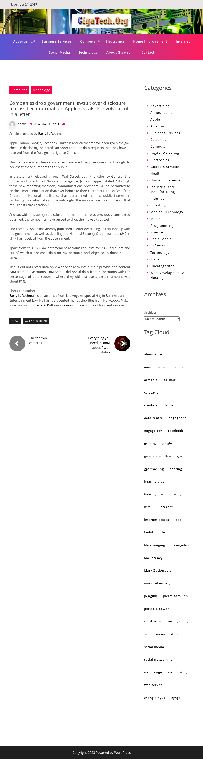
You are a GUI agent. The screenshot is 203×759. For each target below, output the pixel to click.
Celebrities (159, 139)
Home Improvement (150, 41)
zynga (176, 698)
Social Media (59, 52)
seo (147, 634)
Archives (150, 312)
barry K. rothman (36, 320)
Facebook (175, 431)
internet (166, 507)
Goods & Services (165, 167)
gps (179, 456)
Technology (88, 52)
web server (153, 685)
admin (22, 124)
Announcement (163, 112)
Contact (147, 52)
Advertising (23, 41)
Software (157, 246)
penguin (150, 596)
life (162, 532)
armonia (151, 380)
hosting (175, 494)
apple (15, 320)
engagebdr (177, 418)
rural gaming (178, 621)
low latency (153, 558)
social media (154, 647)
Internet (183, 41)
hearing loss (154, 494)
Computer (88, 41)
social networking (158, 659)
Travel (155, 259)
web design (153, 672)
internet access (156, 520)
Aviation (157, 126)
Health (156, 173)
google (167, 443)
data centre (153, 418)
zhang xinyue (155, 698)
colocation (152, 392)
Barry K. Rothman (51, 133)
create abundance (158, 405)
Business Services (56, 41)
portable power (156, 609)
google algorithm (157, 456)
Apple (155, 119)
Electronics (115, 41)
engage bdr (153, 431)
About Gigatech (119, 52)
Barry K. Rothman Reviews (54, 305)
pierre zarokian (175, 596)
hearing (175, 469)
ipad (178, 520)
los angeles (180, 545)
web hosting (178, 672)
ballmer (169, 380)
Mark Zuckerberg (158, 570)
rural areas (153, 621)
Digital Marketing (164, 153)
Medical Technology (166, 212)
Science (156, 232)
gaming (150, 443)
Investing (158, 205)
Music (155, 219)
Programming (161, 225)
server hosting (167, 634)
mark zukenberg (157, 583)
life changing (154, 545)
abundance (153, 354)
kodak (149, 532)
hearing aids (154, 481)
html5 (149, 507)
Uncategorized (162, 266)
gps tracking (154, 469)
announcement (156, 367)
